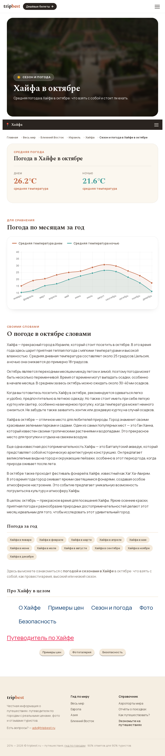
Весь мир (29, 137)
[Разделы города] (156, 124)
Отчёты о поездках (132, 709)
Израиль (75, 137)
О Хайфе (30, 607)
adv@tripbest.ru (43, 728)
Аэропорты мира (131, 703)
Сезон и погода (111, 607)
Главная (12, 137)
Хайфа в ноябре (139, 548)
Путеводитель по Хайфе (40, 638)
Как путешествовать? (134, 715)
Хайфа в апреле (110, 540)
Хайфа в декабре (22, 556)
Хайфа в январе (21, 540)
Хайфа (90, 137)
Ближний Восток (52, 137)
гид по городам (75, 745)
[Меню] (157, 6)
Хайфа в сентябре (107, 548)
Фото (146, 607)
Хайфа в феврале (51, 540)
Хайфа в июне (19, 548)
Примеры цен (66, 607)
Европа (76, 709)
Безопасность (37, 621)
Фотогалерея (81, 652)
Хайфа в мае (138, 540)
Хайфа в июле (46, 548)
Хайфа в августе (75, 548)
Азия (74, 715)
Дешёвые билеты (40, 6)
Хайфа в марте (81, 540)
